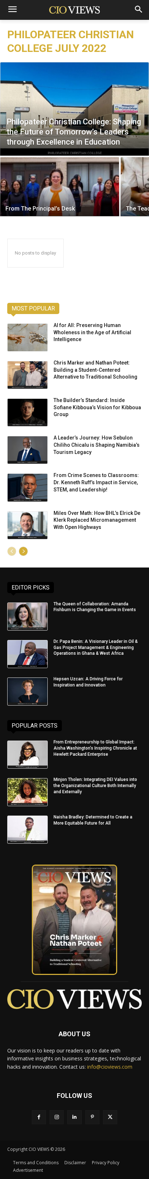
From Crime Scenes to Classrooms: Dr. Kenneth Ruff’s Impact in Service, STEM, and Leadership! (96, 482)
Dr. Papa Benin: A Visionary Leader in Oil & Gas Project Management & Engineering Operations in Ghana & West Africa (96, 647)
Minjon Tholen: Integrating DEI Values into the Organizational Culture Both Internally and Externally (95, 785)
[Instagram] (57, 1117)
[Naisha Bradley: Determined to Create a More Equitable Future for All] (27, 830)
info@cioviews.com (109, 1066)
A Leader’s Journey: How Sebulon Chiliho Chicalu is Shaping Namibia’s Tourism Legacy (97, 445)
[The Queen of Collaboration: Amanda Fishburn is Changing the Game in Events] (27, 616)
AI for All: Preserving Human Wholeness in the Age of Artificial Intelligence (92, 332)
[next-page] (23, 551)
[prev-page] (11, 551)
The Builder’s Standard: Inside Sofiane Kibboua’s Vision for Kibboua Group (97, 407)
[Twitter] (110, 1117)
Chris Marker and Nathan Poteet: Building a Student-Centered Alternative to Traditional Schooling (95, 370)
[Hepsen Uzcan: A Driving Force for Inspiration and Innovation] (27, 691)
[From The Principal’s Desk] (59, 186)
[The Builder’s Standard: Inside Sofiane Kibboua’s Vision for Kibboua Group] (27, 412)
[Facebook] (39, 1117)
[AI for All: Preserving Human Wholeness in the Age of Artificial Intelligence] (27, 337)
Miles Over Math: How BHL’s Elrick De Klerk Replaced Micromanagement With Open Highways (97, 520)
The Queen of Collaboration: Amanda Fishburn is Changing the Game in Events (95, 607)
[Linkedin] (74, 1117)
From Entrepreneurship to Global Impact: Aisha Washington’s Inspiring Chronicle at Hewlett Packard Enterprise (95, 748)
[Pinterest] (92, 1117)
